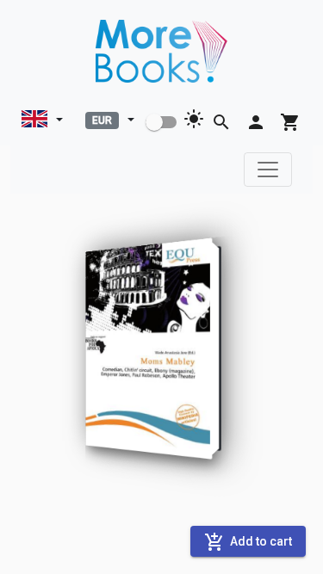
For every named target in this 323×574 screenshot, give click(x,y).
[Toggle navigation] (268, 169)
